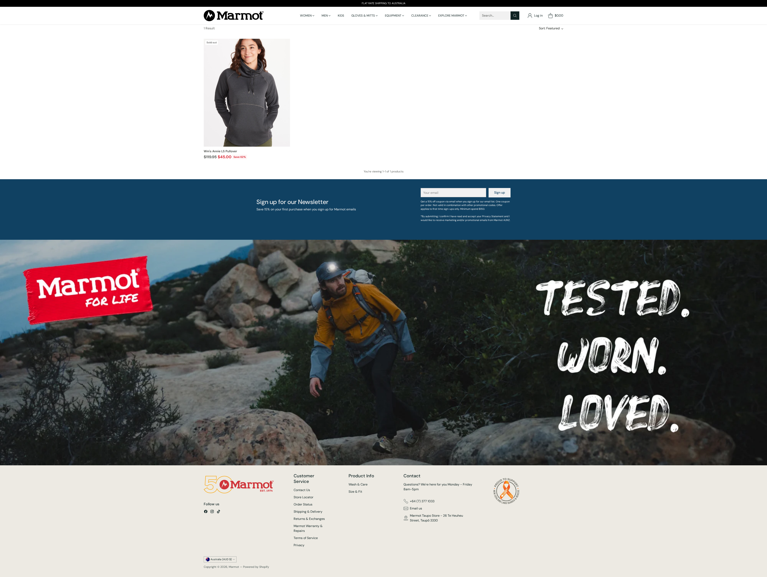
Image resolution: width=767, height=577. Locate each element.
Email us (416, 508)
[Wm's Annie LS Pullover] (247, 93)
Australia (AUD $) (221, 559)
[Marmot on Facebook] (205, 512)
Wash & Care (358, 484)
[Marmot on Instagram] (212, 512)
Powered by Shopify (256, 567)
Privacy (299, 545)
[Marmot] (234, 15)
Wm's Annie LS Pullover (220, 151)
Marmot (234, 567)
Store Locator (303, 497)
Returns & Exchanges (309, 519)
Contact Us (302, 490)
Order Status (303, 504)
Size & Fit (355, 491)
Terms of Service (306, 538)
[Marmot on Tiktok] (218, 512)
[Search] (515, 15)
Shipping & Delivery (308, 511)
